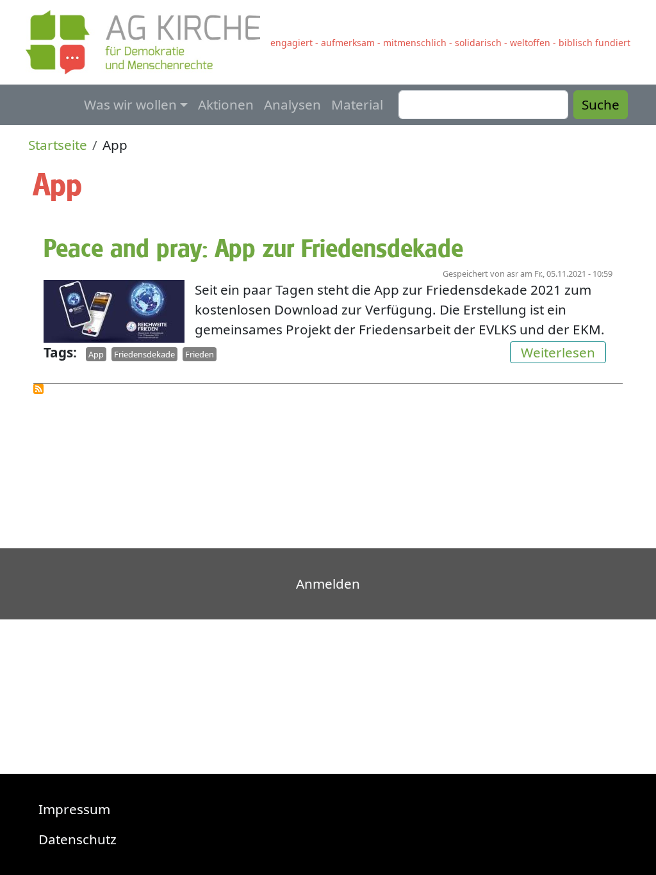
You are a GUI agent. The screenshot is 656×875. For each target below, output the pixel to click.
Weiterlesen (563, 352)
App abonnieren (38, 389)
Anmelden (328, 584)
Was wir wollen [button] (130, 104)
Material (357, 104)
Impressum (74, 809)
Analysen (292, 104)
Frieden (199, 354)
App (96, 354)
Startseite (57, 145)
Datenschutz (77, 839)
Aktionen (226, 104)
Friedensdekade (144, 354)
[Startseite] (148, 42)
